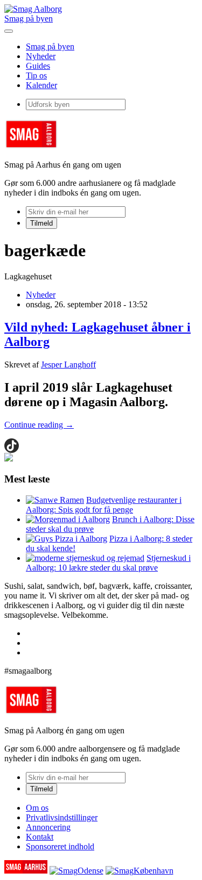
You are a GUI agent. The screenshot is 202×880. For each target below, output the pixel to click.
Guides (38, 65)
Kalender (41, 85)
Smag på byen (28, 18)
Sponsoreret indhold (60, 846)
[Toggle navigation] (8, 31)
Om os (37, 807)
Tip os (36, 75)
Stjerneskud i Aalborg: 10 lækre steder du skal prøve (108, 562)
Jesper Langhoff (68, 364)
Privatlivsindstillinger (61, 817)
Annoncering (48, 827)
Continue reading (39, 424)
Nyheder (40, 56)
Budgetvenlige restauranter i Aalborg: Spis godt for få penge (104, 504)
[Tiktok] (11, 445)
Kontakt (39, 836)
